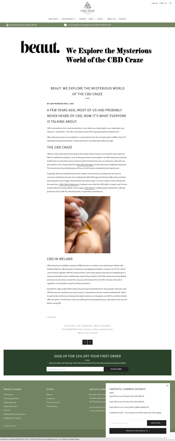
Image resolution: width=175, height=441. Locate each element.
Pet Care (7, 410)
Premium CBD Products (137, 431)
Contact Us (50, 398)
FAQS (91, 19)
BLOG (100, 19)
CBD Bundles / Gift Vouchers (15, 414)
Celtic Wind (89, 188)
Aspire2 (82, 19)
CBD (78, 325)
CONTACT (122, 19)
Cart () (163, 3)
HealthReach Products (12, 418)
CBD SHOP (52, 19)
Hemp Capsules (10, 402)
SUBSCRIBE (116, 369)
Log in (155, 3)
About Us (111, 19)
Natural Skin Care (11, 406)
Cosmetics (87, 329)
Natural (80, 333)
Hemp (94, 329)
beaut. (73, 325)
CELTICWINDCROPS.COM (71, 329)
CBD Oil (97, 325)
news (87, 333)
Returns (49, 394)
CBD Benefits (87, 325)
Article (66, 325)
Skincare (94, 333)
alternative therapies (85, 164)
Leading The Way (105, 329)
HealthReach (68, 19)
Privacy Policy (51, 406)
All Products (8, 394)
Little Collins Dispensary (68, 184)
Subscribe (155, 423)
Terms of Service (53, 402)
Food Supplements (11, 398)
